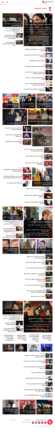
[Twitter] (42, 423)
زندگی (44, 59)
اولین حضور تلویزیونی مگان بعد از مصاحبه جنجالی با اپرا (37, 233)
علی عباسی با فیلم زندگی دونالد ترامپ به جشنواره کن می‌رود (13, 24)
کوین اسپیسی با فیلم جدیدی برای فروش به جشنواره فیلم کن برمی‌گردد (45, 104)
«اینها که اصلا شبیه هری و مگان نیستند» (40, 222)
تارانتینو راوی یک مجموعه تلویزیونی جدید (16, 123)
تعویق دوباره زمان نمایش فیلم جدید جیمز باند (35, 268)
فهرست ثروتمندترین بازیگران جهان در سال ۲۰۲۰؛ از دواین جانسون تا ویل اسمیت (34, 338)
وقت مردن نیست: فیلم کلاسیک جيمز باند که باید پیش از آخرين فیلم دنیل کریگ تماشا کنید (12, 177)
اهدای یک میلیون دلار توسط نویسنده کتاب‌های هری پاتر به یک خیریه (11, 411)
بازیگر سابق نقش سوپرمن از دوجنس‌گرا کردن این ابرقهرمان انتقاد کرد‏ (12, 170)
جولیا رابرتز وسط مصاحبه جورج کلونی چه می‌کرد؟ (13, 142)
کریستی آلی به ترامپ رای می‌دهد (38, 296)
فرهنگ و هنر (16, 94)
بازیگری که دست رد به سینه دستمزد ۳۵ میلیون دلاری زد (42, 183)
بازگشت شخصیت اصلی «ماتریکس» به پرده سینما (34, 156)
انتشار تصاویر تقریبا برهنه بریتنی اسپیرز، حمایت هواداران (13, 135)
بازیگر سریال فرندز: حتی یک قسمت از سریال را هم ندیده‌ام (34, 361)
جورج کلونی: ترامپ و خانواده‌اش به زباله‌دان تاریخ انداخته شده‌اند (34, 274)
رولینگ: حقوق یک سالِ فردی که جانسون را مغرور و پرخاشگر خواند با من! (34, 390)
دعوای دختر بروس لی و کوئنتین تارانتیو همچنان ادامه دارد (38, 326)
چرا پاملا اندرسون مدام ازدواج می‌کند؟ (37, 61)
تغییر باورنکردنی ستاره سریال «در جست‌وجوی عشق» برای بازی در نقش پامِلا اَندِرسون (9, 230)
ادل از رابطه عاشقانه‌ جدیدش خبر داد (14, 183)
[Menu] (2, 2)
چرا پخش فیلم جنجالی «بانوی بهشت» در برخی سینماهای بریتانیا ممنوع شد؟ (35, 84)
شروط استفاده (27, 420)
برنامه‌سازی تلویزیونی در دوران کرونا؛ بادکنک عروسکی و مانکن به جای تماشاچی (44, 411)
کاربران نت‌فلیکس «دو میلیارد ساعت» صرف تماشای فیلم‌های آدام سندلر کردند (36, 291)
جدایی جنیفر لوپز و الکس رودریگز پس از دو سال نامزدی (11, 224)
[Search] (7, 2)
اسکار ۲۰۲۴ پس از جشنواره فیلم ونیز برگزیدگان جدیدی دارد (35, 50)
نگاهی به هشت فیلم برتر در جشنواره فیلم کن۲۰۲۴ (38, 24)
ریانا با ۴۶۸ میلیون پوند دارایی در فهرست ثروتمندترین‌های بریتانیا (11, 316)
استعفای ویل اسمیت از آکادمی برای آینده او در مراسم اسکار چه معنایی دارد (27, 104)
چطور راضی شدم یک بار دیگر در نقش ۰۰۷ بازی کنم (34, 189)
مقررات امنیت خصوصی (26, 422)
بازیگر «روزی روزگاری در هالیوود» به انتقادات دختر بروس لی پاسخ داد (37, 330)
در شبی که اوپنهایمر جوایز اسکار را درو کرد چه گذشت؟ (12, 31)
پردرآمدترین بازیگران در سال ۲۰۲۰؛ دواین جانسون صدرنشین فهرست (11, 319)
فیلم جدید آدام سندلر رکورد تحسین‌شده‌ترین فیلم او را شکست (34, 55)
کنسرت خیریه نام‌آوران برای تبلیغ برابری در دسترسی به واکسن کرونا (12, 222)
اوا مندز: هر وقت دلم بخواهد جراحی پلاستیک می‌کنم (35, 263)
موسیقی (14, 321)
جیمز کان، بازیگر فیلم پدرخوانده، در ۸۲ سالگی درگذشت (35, 78)
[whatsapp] (33, 423)
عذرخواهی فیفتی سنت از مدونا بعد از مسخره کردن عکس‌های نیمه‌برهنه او (33, 150)
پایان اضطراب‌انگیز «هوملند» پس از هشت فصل (28, 411)
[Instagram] (39, 423)
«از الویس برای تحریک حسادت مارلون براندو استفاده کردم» (34, 163)
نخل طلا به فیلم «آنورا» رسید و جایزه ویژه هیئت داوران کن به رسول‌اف (37, 43)
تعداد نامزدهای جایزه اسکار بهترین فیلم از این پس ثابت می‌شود (34, 367)
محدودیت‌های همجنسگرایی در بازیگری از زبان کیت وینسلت (27, 251)
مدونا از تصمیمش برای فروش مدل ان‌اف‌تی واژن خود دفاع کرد (34, 89)
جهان (44, 272)
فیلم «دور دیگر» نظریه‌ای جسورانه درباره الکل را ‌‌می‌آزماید (34, 196)
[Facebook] (45, 423)
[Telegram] (36, 423)
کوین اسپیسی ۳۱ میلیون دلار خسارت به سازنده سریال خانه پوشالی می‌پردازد (35, 72)
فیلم (51, 14)
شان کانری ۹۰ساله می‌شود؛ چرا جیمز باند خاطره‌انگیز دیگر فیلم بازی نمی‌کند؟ (9, 330)
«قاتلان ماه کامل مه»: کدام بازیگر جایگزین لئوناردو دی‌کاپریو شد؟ (12, 250)
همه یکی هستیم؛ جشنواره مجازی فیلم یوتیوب (35, 378)
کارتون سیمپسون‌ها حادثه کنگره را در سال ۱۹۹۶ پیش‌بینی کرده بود (35, 280)
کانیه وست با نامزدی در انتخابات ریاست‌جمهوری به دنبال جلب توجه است (35, 356)
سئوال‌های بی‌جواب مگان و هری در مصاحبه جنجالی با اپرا (38, 235)
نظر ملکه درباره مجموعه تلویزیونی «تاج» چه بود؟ (35, 66)
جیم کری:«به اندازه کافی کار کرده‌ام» (11, 105)
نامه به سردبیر (13, 420)
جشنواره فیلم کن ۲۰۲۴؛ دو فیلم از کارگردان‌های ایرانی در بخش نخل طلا (37, 40)
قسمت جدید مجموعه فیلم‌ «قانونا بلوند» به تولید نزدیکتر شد (34, 395)
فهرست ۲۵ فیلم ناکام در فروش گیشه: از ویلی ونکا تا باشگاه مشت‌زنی (9, 36)
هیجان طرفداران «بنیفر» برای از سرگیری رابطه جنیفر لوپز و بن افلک (12, 218)
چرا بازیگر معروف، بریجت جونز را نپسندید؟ (44, 251)
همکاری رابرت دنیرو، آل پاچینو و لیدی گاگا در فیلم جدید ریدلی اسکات (46, 338)
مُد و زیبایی (43, 260)
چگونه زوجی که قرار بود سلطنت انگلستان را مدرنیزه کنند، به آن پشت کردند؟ (37, 230)
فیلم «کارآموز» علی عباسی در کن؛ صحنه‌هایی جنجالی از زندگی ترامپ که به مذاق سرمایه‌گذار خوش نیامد (37, 37)
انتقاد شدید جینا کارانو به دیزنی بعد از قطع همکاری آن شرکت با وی (36, 257)
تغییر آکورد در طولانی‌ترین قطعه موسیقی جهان (9, 323)
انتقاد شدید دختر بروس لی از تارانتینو (41, 324)
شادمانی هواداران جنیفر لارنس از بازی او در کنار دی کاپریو (35, 285)
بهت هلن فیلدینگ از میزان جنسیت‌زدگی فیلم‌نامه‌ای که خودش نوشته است (8, 338)
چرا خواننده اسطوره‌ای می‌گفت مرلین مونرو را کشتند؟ (34, 202)
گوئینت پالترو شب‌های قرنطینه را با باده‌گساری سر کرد (9, 236)
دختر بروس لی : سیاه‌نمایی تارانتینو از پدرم (40, 318)
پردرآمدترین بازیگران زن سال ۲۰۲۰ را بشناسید (13, 312)
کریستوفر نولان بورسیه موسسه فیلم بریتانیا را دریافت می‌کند (9, 44)
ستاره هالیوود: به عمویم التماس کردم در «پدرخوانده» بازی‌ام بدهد (13, 128)
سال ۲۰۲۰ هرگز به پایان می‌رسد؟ (38, 372)
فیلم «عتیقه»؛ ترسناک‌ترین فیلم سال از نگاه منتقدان (36, 384)
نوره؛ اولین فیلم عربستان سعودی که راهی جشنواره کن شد (12, 28)
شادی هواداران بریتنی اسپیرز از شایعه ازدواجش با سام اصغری (40, 122)
